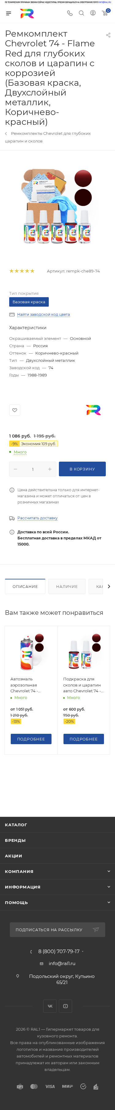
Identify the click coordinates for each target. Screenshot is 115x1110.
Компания (19, 871)
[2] (16, 271)
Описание (25, 586)
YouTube (65, 1006)
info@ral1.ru (62, 963)
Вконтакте (49, 1006)
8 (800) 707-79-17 (58, 951)
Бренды (15, 840)
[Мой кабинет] (93, 13)
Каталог (16, 824)
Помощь (16, 902)
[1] (11, 271)
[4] (26, 271)
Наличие (67, 586)
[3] (21, 271)
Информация (23, 887)
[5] (32, 271)
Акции (13, 855)
